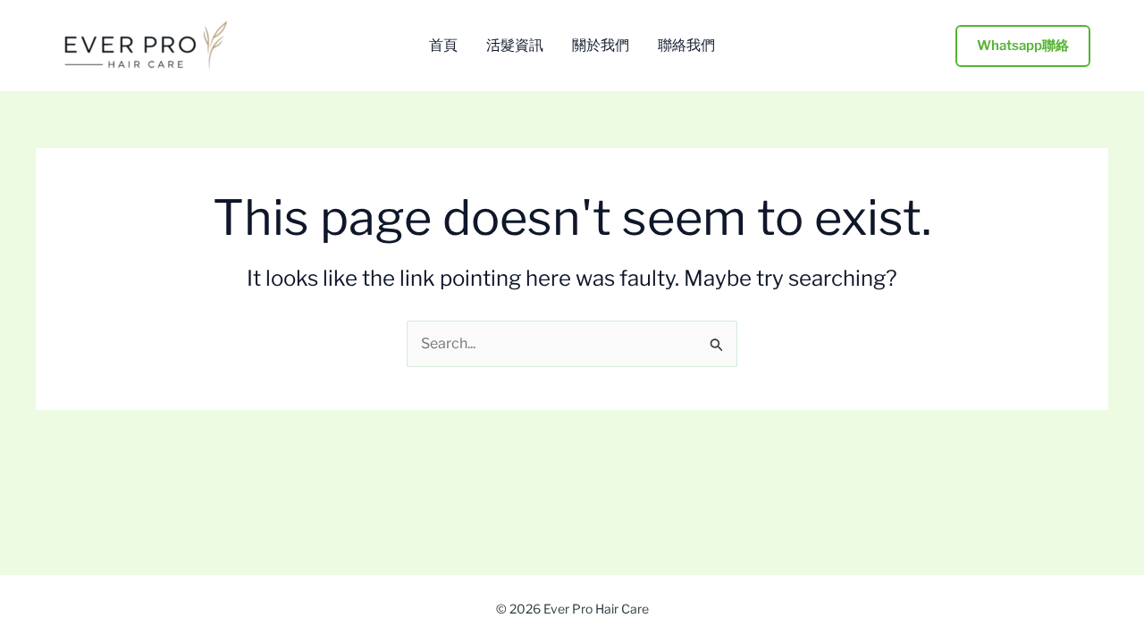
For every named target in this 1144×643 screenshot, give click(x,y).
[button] (1022, 46)
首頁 (443, 45)
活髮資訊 (514, 45)
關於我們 (600, 45)
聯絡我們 (686, 45)
